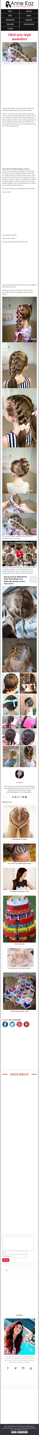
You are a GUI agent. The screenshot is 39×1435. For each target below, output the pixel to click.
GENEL (10, 11)
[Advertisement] (19, 87)
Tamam (14, 1432)
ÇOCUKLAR (28, 20)
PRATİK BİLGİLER (29, 24)
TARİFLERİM (10, 24)
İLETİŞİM (10, 29)
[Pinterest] (16, 797)
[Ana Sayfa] (19, 8)
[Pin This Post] (26, 1027)
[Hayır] (37, 1429)
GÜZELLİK (29, 11)
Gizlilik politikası (22, 1432)
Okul (10, 1020)
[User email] (26, 797)
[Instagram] (18, 797)
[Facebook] (21, 797)
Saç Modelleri (16, 1020)
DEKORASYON (10, 20)
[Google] (13, 797)
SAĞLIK (29, 15)
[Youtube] (23, 797)
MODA (10, 15)
